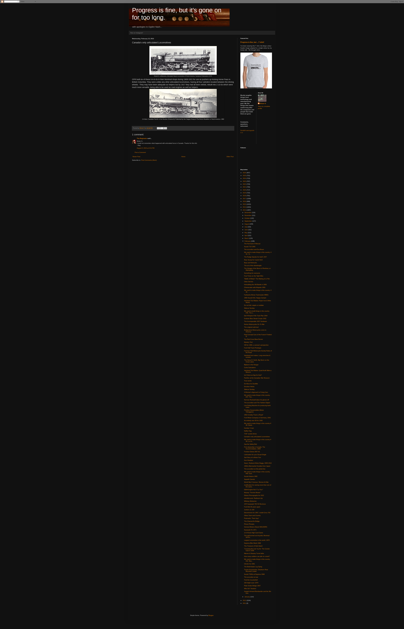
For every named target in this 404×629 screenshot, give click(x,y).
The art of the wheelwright (252, 265)
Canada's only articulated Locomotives (257, 436)
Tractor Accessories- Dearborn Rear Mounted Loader (256, 570)
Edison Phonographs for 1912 (254, 495)
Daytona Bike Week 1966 (252, 543)
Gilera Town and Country (252, 515)
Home (183, 156)
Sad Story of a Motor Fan (252, 457)
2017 (245, 198)
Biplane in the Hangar (251, 364)
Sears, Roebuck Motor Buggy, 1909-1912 (258, 463)
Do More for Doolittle (251, 384)
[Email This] (158, 128)
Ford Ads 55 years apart (252, 507)
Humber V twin (249, 428)
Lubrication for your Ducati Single (255, 454)
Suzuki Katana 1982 (250, 476)
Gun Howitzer (248, 460)
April (246, 235)
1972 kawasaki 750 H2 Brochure (255, 504)
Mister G (263, 103)
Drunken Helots (249, 386)
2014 (245, 207)
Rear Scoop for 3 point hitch (253, 260)
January (247, 597)
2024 (245, 178)
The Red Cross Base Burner (253, 339)
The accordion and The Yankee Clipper (257, 402)
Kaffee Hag (248, 431)
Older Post (230, 156)
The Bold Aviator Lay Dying (253, 566)
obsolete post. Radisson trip (253, 498)
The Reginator (142, 138)
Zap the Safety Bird (250, 444)
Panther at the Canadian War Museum (257, 378)
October (247, 218)
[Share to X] (162, 128)
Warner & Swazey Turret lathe (254, 553)
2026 (245, 172)
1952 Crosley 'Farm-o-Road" (253, 415)
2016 (245, 201)
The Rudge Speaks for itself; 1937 (255, 257)
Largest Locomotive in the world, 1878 (257, 540)
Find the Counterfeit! (251, 580)
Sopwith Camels (249, 479)
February (248, 241)
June (246, 229)
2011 (244, 603)
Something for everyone (252, 273)
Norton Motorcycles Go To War (254, 324)
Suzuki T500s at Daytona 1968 (254, 574)
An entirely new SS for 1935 (253, 420)
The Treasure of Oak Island (253, 546)
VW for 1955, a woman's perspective (256, 345)
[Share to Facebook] (164, 128)
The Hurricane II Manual (252, 243)
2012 (245, 600)
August (247, 224)
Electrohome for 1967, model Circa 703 (257, 512)
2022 (245, 184)
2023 (245, 181)
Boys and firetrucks (250, 263)
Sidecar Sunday (249, 308)
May (246, 232)
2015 (245, 204)
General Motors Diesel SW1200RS (255, 527)
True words (248, 381)
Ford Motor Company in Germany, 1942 (257, 417)
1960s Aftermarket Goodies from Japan (257, 466)
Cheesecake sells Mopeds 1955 (254, 287)
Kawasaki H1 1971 (250, 530)
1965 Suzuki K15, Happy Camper (255, 298)
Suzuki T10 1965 (249, 246)
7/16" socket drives (250, 434)
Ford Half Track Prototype (252, 348)
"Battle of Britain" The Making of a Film (257, 279)
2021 (245, 187)
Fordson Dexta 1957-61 (252, 451)
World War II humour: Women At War (256, 482)
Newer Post (136, 156)
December (248, 212)
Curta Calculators (250, 367)
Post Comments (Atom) (149, 160)
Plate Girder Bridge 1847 (252, 586)
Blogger (210, 615)
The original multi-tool (251, 327)
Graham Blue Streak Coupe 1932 (255, 318)
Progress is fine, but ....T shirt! (252, 42)
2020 (245, 190)
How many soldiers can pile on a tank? (257, 556)
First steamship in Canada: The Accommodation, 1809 (254, 448)
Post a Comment (140, 152)
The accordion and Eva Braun (254, 249)
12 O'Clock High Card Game (253, 533)
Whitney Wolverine (250, 501)
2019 (245, 193)
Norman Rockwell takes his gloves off (256, 400)
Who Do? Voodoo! (250, 588)
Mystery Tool (248, 342)
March (247, 238)
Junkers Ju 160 (249, 509)
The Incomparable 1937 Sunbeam (255, 321)
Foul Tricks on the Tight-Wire (253, 276)
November (248, 215)
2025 (245, 175)
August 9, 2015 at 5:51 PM (145, 148)
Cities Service (248, 281)
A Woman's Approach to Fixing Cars (256, 392)
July (246, 227)
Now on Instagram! (136, 33)
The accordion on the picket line (254, 469)
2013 (245, 210)
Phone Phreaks (249, 524)
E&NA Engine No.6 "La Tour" (253, 489)
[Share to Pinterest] (166, 128)
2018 (245, 195)
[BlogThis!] (160, 128)
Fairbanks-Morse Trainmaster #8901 (256, 295)
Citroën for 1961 (249, 564)
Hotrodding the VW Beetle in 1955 (255, 284)
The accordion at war (251, 577)
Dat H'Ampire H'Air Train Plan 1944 (255, 315)
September (248, 221)
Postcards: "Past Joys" (251, 518)
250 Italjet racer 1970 (251, 583)
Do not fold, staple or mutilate (254, 305)
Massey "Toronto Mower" (252, 492)
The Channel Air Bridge (252, 521)
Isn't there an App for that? (253, 375)
